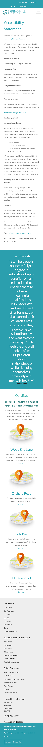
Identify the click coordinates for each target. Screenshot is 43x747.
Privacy (6, 689)
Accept (8, 742)
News (21, 2)
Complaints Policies (10, 693)
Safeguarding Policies (11, 672)
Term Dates (8, 648)
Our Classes (8, 608)
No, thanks (17, 742)
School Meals (8, 652)
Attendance (8, 645)
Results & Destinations (11, 662)
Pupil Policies (8, 686)
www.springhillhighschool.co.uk (15, 39)
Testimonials (8, 624)
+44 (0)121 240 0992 (19, 6)
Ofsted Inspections (10, 631)
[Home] (14, 12)
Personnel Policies (10, 682)
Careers (6, 628)
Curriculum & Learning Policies (14, 679)
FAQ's (27, 2)
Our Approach (9, 611)
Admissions (8, 642)
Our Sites (7, 618)
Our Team (7, 621)
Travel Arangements (10, 655)
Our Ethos (7, 614)
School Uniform (9, 659)
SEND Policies (9, 676)
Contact (34, 2)
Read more (21, 463)
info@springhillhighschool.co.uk (15, 113)
